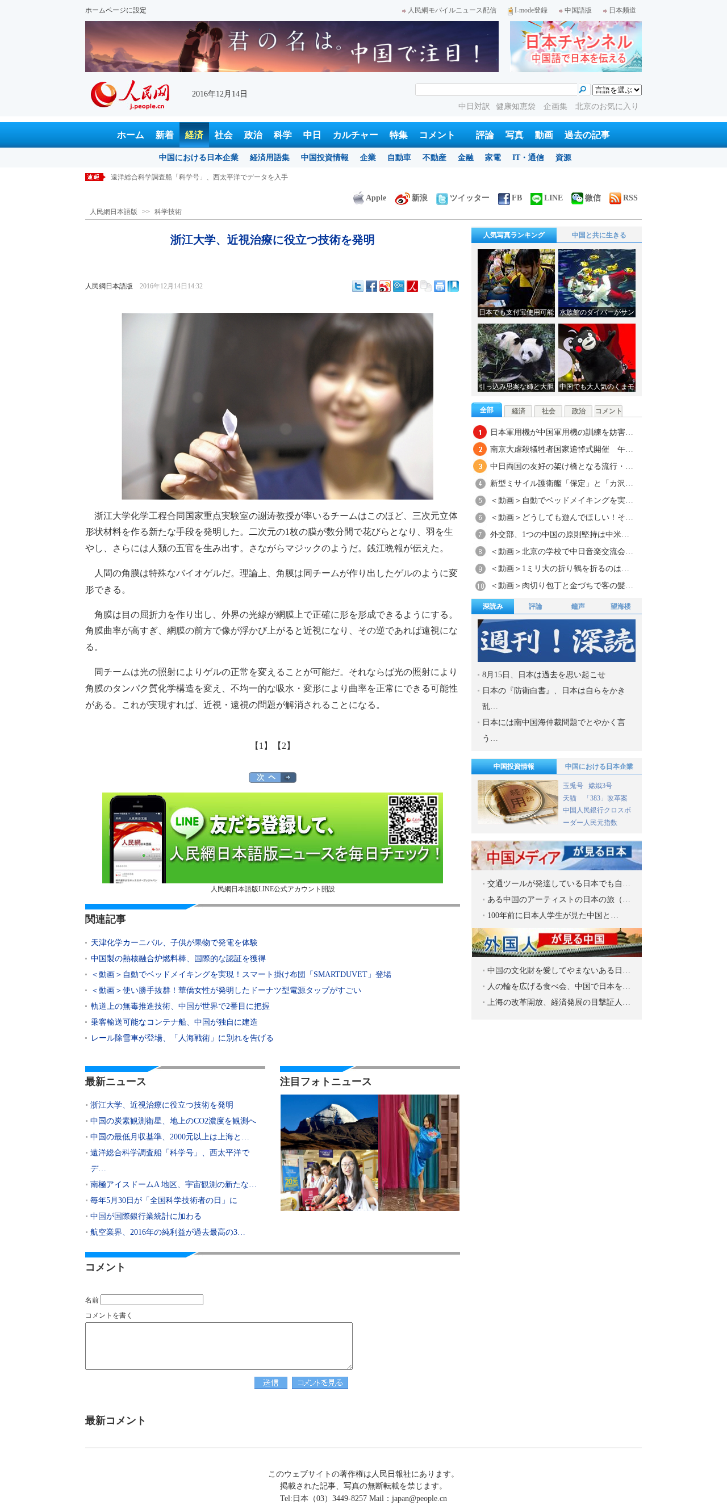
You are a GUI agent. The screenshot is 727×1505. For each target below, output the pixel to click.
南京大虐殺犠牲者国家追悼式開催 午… (561, 449)
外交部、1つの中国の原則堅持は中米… (559, 534)
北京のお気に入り (607, 106)
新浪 (420, 198)
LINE (553, 198)
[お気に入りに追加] (453, 286)
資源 (563, 157)
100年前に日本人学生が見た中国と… (553, 915)
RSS (630, 198)
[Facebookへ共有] (371, 286)
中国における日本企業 (199, 157)
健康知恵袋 (517, 106)
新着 (165, 135)
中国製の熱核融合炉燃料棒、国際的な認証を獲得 (178, 958)
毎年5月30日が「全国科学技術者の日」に (163, 1200)
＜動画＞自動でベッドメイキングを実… (561, 500)
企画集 (557, 106)
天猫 (570, 798)
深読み (493, 606)
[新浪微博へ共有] (385, 286)
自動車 (399, 157)
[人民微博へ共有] (412, 286)
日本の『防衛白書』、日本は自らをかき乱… (553, 698)
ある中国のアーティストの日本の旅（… (558, 899)
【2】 (284, 746)
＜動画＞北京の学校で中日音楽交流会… (561, 551)
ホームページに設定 (116, 10)
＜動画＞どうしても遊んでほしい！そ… (561, 517)
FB (517, 198)
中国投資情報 (325, 157)
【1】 (261, 746)
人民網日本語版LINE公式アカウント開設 (273, 889)
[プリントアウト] (439, 286)
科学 (283, 135)
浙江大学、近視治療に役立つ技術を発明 (161, 1105)
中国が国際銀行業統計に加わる (146, 1216)
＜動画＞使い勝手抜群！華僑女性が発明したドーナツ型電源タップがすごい (226, 990)
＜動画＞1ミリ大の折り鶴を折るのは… (559, 568)
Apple (376, 198)
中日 (312, 135)
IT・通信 (528, 157)
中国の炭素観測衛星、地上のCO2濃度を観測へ (173, 1121)
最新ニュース (116, 1081)
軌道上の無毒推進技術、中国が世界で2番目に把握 (180, 1006)
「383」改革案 (605, 798)
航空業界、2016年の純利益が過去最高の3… (167, 1232)
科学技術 (168, 212)
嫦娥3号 (600, 786)
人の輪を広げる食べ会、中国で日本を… (558, 986)
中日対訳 (474, 106)
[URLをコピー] (426, 286)
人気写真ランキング (514, 235)
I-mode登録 (531, 10)
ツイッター (470, 198)
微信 (593, 198)
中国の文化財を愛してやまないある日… (558, 970)
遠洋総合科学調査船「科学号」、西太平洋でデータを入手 (199, 177)
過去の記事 (587, 135)
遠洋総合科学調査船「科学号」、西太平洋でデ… (169, 1160)
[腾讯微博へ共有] (398, 286)
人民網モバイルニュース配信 (452, 10)
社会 (224, 135)
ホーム (130, 135)
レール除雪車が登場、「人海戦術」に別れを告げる (182, 1038)
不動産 (434, 157)
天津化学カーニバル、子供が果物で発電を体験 (174, 942)
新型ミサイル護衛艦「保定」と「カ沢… (561, 483)
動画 (544, 135)
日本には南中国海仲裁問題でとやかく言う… (553, 730)
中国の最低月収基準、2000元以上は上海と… (169, 1137)
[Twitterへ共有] (358, 286)
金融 (466, 157)
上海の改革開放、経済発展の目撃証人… (558, 1002)
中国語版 (578, 10)
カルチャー (355, 135)
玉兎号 (573, 786)
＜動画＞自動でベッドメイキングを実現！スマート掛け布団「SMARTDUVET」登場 (241, 974)
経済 (194, 135)
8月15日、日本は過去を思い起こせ (543, 674)
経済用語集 (270, 157)
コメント (437, 135)
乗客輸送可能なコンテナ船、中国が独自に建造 (174, 1022)
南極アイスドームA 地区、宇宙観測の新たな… (173, 1184)
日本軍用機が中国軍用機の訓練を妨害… (561, 432)
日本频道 (622, 10)
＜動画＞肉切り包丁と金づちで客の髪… (561, 585)
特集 (399, 135)
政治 (253, 135)
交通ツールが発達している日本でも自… (558, 883)
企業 (368, 157)
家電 (493, 157)
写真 (514, 135)
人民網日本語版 (113, 212)
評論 (485, 135)
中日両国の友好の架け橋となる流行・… (561, 466)
